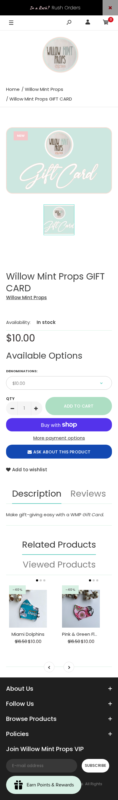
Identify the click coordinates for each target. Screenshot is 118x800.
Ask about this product (61, 452)
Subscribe (95, 765)
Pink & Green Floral (82, 634)
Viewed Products (59, 564)
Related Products (59, 545)
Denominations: (22, 371)
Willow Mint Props (26, 297)
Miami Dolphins (27, 634)
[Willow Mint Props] (59, 56)
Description (36, 494)
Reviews (88, 494)
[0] (106, 23)
